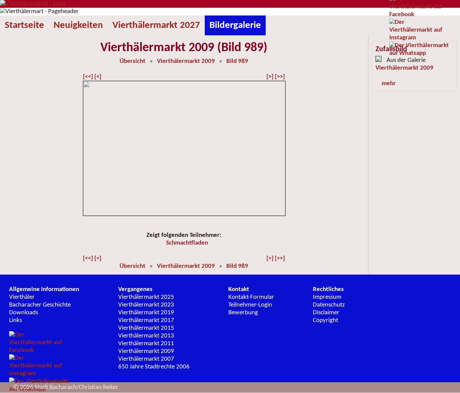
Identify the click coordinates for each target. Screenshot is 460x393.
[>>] (280, 77)
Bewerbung (243, 313)
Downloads (23, 313)
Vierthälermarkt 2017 (146, 320)
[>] (269, 77)
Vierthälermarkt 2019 (146, 313)
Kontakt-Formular (251, 297)
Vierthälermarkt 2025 (146, 297)
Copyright (325, 320)
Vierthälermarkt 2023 (146, 305)
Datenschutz (329, 305)
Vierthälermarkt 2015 (146, 328)
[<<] (88, 77)
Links (15, 320)
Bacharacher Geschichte (40, 305)
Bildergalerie (235, 25)
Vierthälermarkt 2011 (146, 344)
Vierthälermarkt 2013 (146, 336)
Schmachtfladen (187, 243)
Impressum (327, 297)
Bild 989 (237, 61)
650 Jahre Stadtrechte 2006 (154, 367)
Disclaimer (326, 313)
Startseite (24, 25)
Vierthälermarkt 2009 (186, 61)
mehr (389, 83)
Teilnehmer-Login (250, 305)
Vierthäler (22, 297)
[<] (97, 77)
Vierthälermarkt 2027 (156, 25)
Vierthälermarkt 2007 (146, 359)
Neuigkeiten (78, 25)
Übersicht (132, 61)
